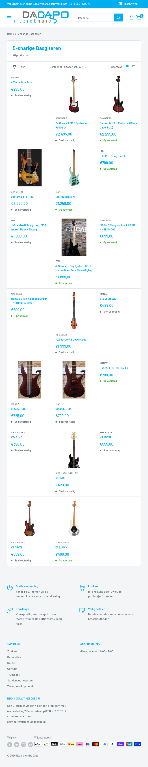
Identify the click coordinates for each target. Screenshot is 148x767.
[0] (138, 17)
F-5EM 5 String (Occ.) (112, 156)
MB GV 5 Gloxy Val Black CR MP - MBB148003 (118, 227)
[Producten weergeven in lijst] (133, 66)
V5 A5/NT (105, 437)
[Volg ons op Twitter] (16, 744)
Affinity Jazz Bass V (22, 82)
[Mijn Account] (131, 17)
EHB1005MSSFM (65, 196)
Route (11, 662)
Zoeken (12, 651)
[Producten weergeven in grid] (127, 66)
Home (10, 33)
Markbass (105, 220)
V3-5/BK (60, 478)
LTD (102, 151)
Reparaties (14, 657)
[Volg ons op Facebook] (9, 744)
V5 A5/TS (16, 547)
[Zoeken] (118, 17)
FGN (13, 220)
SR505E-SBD (18, 408)
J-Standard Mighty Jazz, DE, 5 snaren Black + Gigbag (29, 227)
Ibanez (59, 191)
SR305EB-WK (108, 298)
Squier (15, 77)
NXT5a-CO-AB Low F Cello (70, 339)
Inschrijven (131, 3)
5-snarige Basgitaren (29, 33)
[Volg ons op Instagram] (23, 744)
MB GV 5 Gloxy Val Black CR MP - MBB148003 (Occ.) (29, 300)
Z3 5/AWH (61, 547)
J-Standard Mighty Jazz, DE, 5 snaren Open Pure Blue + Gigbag (73, 268)
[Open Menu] (9, 17)
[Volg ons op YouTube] (30, 744)
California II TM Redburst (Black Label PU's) (118, 125)
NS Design (61, 334)
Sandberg (61, 118)
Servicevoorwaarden (20, 680)
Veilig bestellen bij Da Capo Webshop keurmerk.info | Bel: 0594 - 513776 (48, 3)
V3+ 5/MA (16, 437)
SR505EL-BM (63, 408)
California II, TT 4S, (22, 196)
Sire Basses (18, 432)
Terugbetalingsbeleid (20, 686)
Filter (21, 66)
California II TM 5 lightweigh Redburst (71, 125)
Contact (12, 668)
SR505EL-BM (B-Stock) (114, 368)
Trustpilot (13, 674)
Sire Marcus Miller (66, 473)
